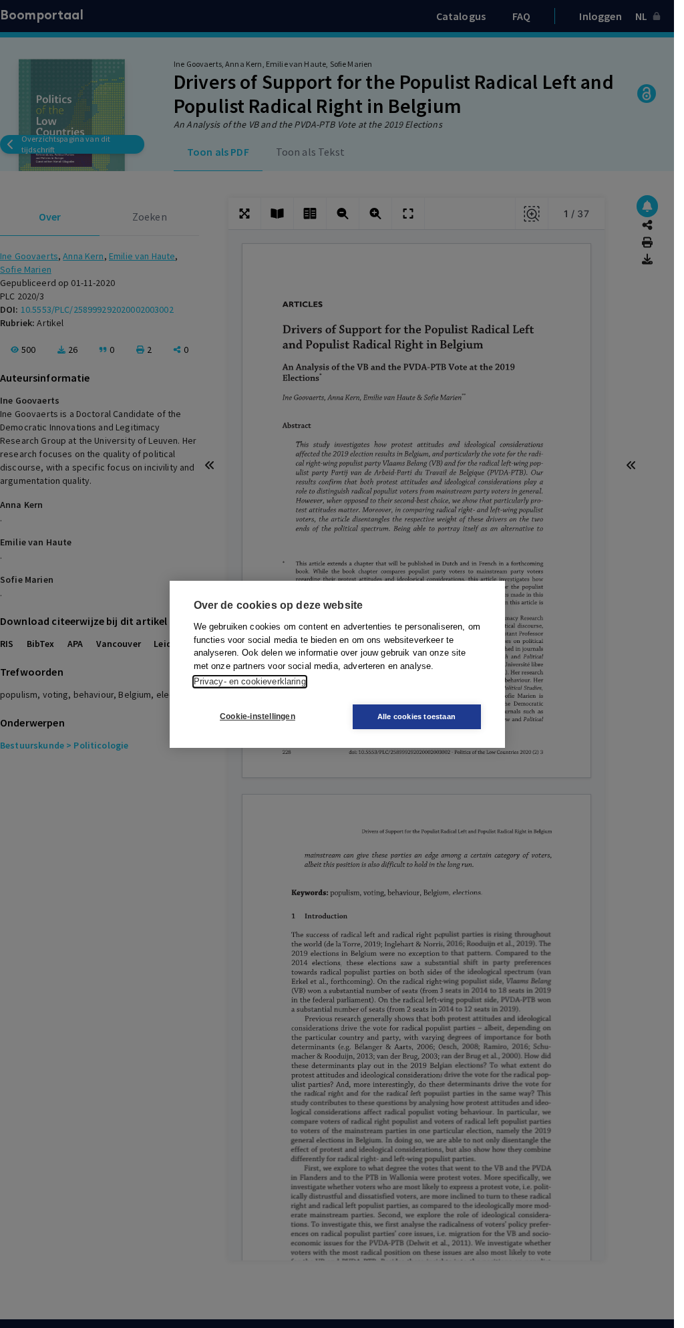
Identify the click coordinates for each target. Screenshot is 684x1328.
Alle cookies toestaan (416, 716)
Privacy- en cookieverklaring (250, 681)
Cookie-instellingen (257, 716)
